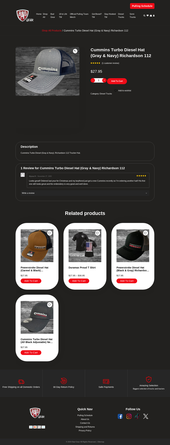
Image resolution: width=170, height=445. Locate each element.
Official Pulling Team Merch (79, 15)
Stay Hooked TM (110, 15)
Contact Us (85, 423)
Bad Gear (53, 15)
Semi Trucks (133, 15)
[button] (75, 51)
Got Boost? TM (97, 15)
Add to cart (117, 81)
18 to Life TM (63, 15)
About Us (85, 419)
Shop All (45, 15)
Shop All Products (51, 30)
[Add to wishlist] (50, 233)
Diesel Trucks (121, 15)
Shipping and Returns (85, 427)
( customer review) (110, 63)
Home (39, 14)
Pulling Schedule (142, 6)
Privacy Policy (85, 431)
